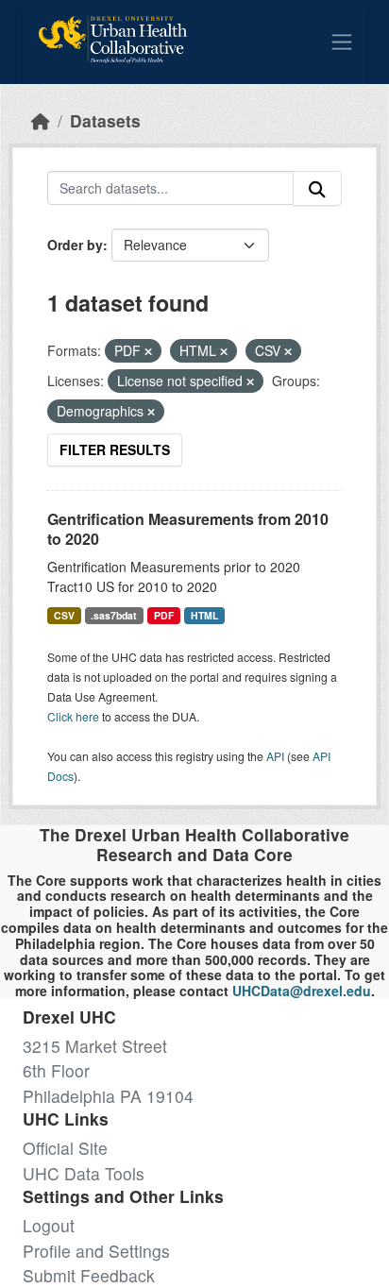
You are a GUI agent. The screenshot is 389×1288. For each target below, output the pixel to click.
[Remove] (148, 351)
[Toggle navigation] (341, 41)
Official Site (65, 1148)
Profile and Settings (96, 1251)
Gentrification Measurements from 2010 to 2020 (188, 529)
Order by (75, 244)
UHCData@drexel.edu (301, 990)
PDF (164, 615)
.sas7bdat (114, 615)
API (275, 756)
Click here (73, 716)
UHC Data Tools (83, 1173)
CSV (64, 615)
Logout (49, 1225)
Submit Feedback (89, 1275)
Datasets (105, 120)
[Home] (40, 120)
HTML (204, 615)
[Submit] (317, 188)
